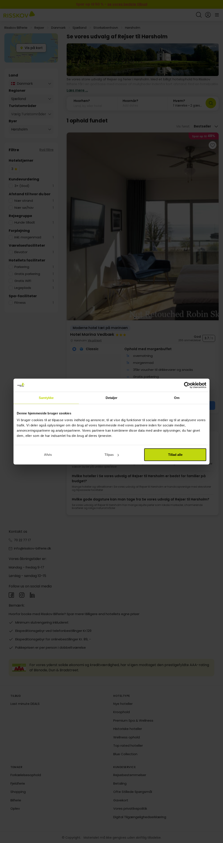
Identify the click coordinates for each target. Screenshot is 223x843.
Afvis (48, 454)
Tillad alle (175, 454)
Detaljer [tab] (112, 397)
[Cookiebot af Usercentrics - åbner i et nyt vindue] (187, 385)
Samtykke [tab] (46, 397)
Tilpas (109, 454)
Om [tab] (176, 397)
